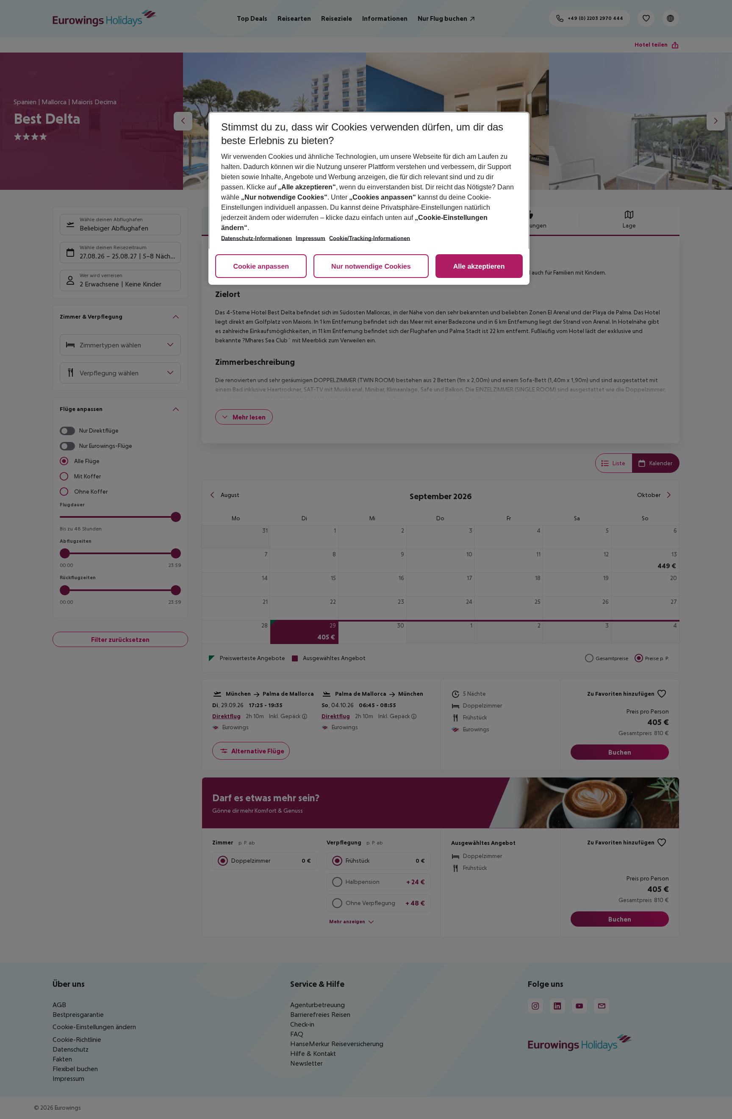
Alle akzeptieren (479, 266)
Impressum (310, 238)
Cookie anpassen (261, 266)
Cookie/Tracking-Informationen (369, 238)
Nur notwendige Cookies (371, 266)
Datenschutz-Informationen (256, 238)
